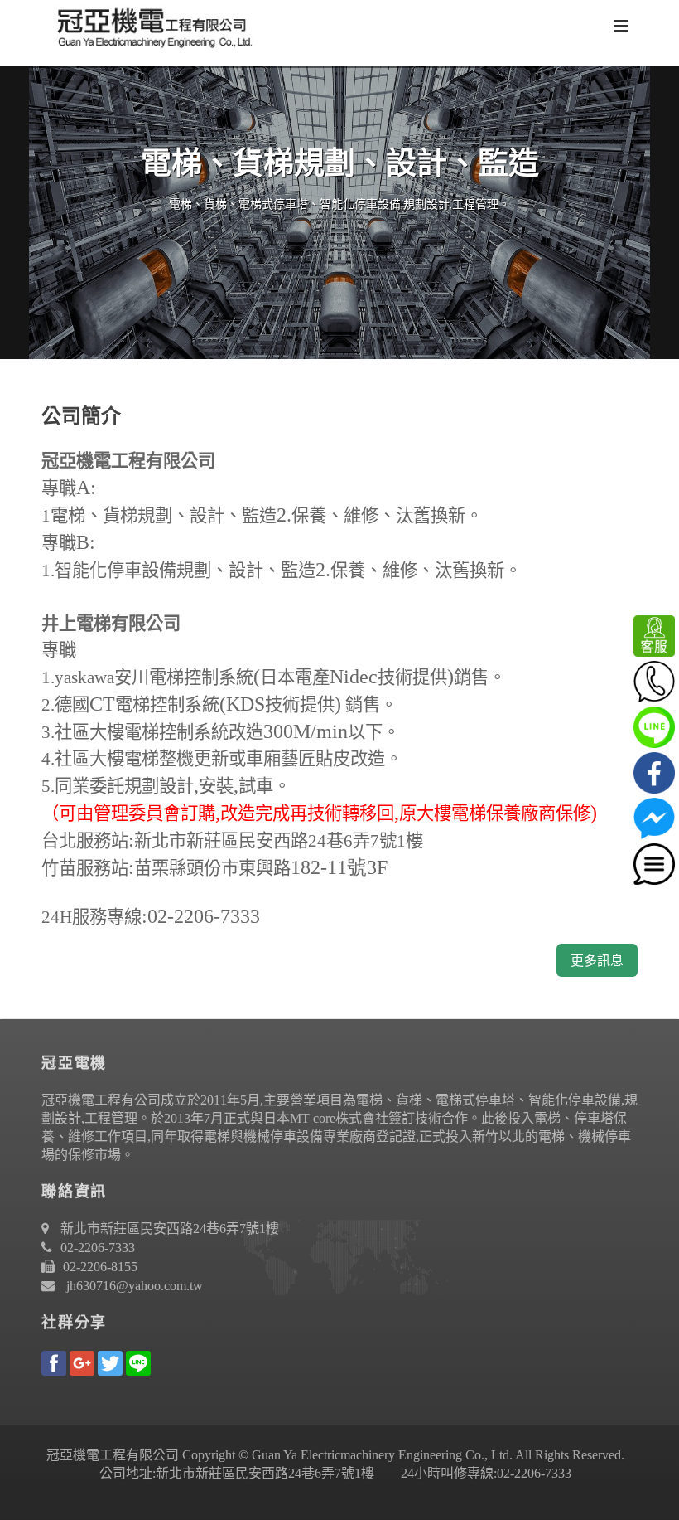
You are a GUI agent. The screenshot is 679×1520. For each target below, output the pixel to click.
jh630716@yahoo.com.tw (134, 1286)
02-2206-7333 (97, 1248)
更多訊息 (597, 961)
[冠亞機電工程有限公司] (149, 25)
